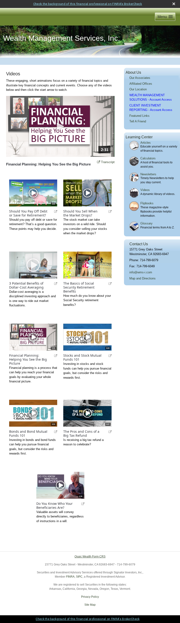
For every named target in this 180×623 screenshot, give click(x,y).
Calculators (148, 158)
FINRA (70, 576)
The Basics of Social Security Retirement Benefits (78, 287)
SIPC (79, 576)
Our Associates (139, 78)
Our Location (138, 89)
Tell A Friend (137, 121)
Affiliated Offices (140, 83)
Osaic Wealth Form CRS (90, 556)
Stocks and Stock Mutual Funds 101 (82, 358)
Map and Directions (142, 278)
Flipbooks (147, 203)
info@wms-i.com (140, 272)
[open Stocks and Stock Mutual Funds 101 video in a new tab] (106, 355)
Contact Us (138, 244)
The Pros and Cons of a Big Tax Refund (81, 434)
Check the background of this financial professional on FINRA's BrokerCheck (87, 4)
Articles (145, 142)
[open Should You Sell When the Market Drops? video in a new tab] (106, 211)
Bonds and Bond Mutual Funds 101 (28, 434)
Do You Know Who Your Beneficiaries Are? (54, 506)
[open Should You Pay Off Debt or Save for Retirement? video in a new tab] (52, 211)
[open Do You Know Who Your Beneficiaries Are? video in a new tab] (79, 504)
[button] (165, 17)
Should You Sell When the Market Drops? (80, 213)
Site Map (90, 604)
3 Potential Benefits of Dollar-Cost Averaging (26, 286)
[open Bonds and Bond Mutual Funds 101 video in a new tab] (52, 431)
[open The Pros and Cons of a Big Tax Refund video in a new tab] (106, 431)
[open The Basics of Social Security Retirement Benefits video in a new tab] (106, 283)
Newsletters (148, 174)
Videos (145, 190)
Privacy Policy (90, 596)
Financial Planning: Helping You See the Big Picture (28, 359)
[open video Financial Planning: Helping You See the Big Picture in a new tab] (98, 162)
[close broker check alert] (173, 3)
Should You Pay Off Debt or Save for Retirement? (28, 213)
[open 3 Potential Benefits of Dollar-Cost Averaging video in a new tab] (52, 283)
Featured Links (139, 115)
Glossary (146, 223)
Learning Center (139, 137)
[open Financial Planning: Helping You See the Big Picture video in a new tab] (52, 355)
